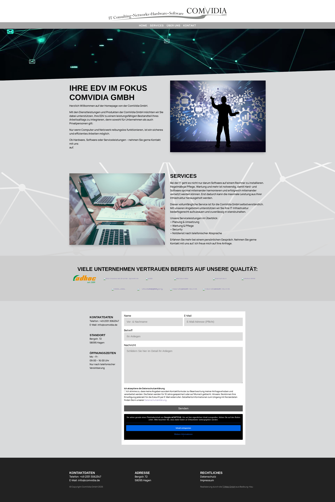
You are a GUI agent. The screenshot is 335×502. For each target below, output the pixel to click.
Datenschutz (208, 476)
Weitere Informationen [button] (183, 434)
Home (143, 26)
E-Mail (188, 315)
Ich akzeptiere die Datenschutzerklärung (144, 388)
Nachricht (130, 345)
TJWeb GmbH (228, 486)
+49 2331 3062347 (90, 476)
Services (157, 26)
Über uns (173, 26)
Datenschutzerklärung (155, 400)
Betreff (128, 330)
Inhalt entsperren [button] (183, 428)
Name (127, 315)
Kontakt (189, 26)
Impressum (207, 480)
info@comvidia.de (89, 480)
